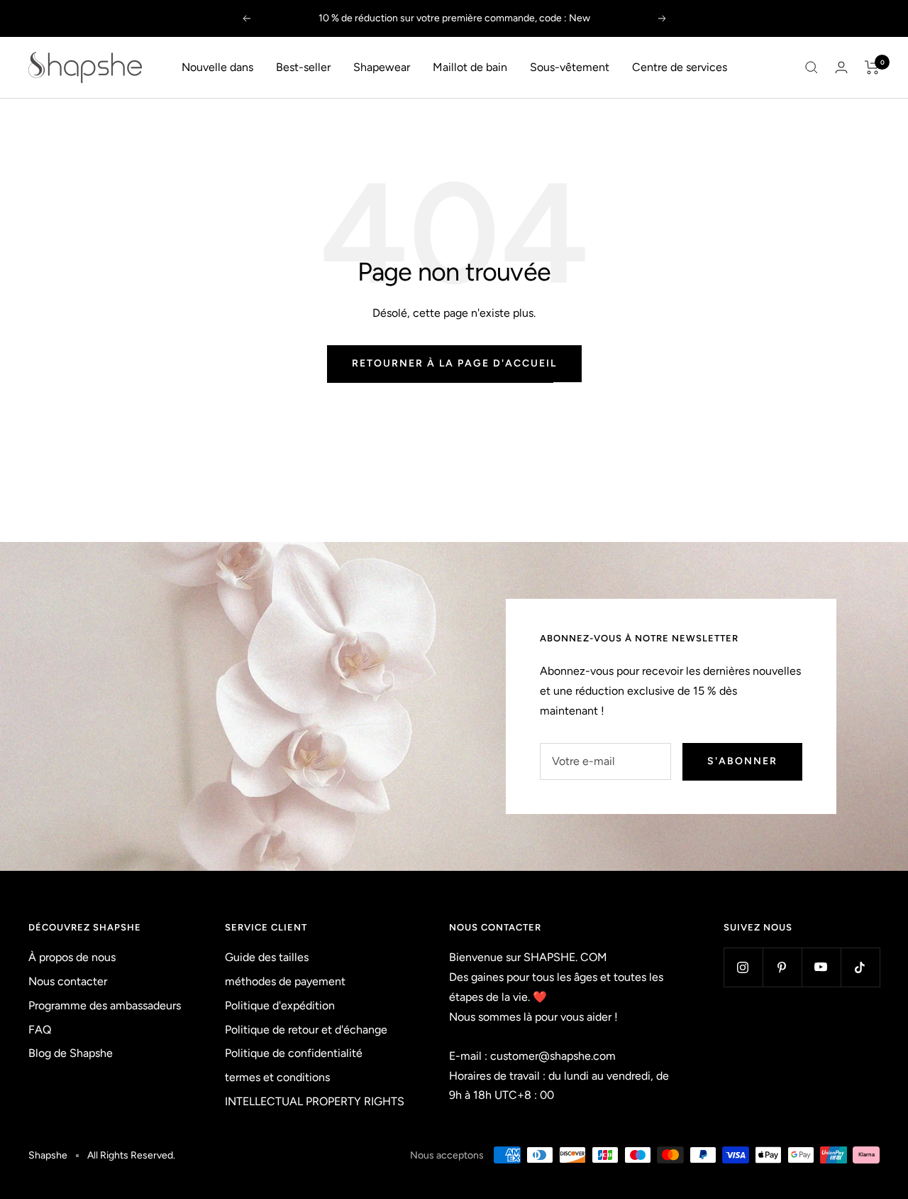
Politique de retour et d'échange (306, 1029)
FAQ (39, 1029)
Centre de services (679, 67)
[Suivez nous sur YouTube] (821, 967)
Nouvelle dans (217, 67)
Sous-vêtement (569, 67)
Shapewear (381, 67)
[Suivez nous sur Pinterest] (782, 967)
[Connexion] (841, 67)
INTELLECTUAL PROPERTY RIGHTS (314, 1101)
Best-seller (303, 67)
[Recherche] (811, 67)
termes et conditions (277, 1077)
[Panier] (872, 67)
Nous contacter (67, 981)
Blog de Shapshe (70, 1053)
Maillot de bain (470, 67)
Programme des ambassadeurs (104, 1005)
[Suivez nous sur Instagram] (743, 967)
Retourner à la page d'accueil (454, 363)
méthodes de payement (285, 981)
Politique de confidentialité (293, 1053)
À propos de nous (72, 957)
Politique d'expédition (280, 1005)
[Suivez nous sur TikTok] (860, 967)
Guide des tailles (267, 957)
